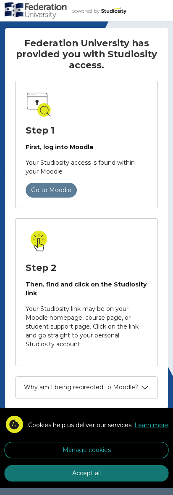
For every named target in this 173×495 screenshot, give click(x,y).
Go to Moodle (51, 190)
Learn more (151, 425)
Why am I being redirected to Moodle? (81, 387)
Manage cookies (87, 450)
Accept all (86, 473)
